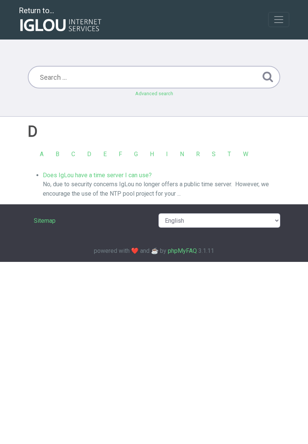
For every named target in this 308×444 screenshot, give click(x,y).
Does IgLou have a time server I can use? (97, 175)
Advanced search (154, 93)
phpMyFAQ (182, 250)
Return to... (36, 10)
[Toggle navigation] (278, 19)
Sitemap (45, 220)
